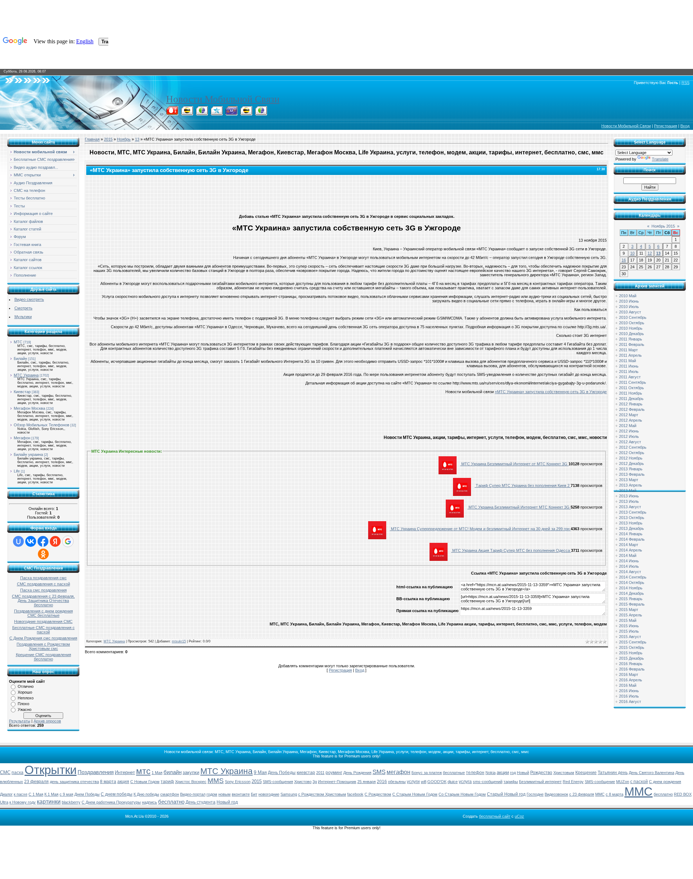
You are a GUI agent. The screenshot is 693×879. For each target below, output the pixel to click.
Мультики (23, 317)
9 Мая (260, 772)
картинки (49, 802)
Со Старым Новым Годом (462, 794)
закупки (191, 772)
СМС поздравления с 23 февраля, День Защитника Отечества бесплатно (43, 600)
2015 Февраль (632, 604)
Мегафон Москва (29, 408)
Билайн (20, 358)
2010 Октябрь (631, 323)
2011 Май (627, 361)
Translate (660, 159)
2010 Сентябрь (632, 317)
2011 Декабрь (631, 398)
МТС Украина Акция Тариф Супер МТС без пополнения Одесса (511, 550)
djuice (453, 781)
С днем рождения (665, 781)
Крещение (586, 772)
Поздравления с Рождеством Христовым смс (43, 646)
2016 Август (630, 701)
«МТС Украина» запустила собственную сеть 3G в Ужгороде (551, 392)
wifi (423, 781)
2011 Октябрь (631, 388)
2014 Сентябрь (632, 577)
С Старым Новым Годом (414, 794)
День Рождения (357, 772)
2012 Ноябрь (630, 458)
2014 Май (627, 555)
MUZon (622, 781)
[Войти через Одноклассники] (43, 554)
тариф (167, 781)
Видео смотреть (29, 299)
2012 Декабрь (631, 463)
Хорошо (25, 692)
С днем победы (116, 794)
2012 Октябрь (631, 453)
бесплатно (171, 802)
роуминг (334, 772)
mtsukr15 (179, 641)
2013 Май (627, 490)
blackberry (71, 802)
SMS (378, 771)
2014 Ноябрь (630, 588)
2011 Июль (628, 371)
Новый (523, 772)
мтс (143, 771)
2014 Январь (630, 534)
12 (650, 253)
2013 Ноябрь (630, 523)
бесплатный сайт (494, 816)
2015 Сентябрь (632, 642)
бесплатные (454, 772)
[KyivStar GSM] (216, 113)
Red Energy (573, 781)
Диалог (6, 794)
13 (137, 139)
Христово (302, 781)
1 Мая (157, 772)
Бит (254, 794)
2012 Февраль (632, 409)
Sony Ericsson (237, 781)
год (513, 772)
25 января (366, 781)
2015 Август (630, 636)
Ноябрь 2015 (663, 226)
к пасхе (20, 794)
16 (624, 260)
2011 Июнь (628, 366)
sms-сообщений (487, 781)
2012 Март (628, 415)
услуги (413, 781)
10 (632, 253)
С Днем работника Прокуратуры (111, 802)
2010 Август (630, 312)
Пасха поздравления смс (43, 578)
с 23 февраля (581, 794)
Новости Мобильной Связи (222, 99)
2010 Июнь (629, 301)
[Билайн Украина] (246, 113)
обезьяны (397, 781)
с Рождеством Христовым (322, 794)
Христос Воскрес (190, 781)
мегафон (398, 772)
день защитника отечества (74, 781)
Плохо (23, 704)
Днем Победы (87, 794)
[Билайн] (187, 113)
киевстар (306, 772)
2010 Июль (629, 306)
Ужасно (24, 709)
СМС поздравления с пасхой (43, 584)
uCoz (519, 816)
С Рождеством (378, 794)
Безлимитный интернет (540, 781)
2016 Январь (630, 664)
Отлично (26, 686)
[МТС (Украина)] (231, 113)
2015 (108, 139)
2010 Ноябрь (630, 328)
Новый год (227, 802)
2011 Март (628, 350)
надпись (149, 802)
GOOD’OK (436, 781)
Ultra (4, 802)
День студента (200, 802)
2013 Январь (630, 469)
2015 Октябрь (631, 647)
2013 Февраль (632, 474)
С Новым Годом (145, 781)
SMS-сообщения (278, 781)
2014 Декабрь (631, 593)
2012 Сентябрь (632, 447)
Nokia (490, 772)
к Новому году (22, 802)
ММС (638, 791)
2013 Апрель (630, 485)
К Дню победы (146, 794)
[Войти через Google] (68, 541)
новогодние (268, 794)
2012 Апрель (630, 420)
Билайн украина (28, 454)
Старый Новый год (506, 794)
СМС (5, 772)
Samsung (288, 794)
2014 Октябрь (631, 582)
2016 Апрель (630, 680)
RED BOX (683, 794)
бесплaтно (663, 794)
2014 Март (628, 544)
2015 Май (627, 620)
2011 (320, 772)
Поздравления (96, 772)
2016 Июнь (629, 691)
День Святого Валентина (651, 772)
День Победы (282, 772)
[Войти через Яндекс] (55, 541)
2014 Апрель (630, 550)
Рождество (541, 772)
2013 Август (630, 507)
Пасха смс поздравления (43, 590)
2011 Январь (630, 339)
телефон (475, 772)
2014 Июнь (629, 561)
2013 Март (628, 480)
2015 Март (628, 609)
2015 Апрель (630, 615)
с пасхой (639, 781)
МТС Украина (26, 375)
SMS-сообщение (600, 781)
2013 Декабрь (631, 528)
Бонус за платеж (426, 772)
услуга (465, 781)
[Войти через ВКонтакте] (30, 541)
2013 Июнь (629, 496)
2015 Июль (629, 631)
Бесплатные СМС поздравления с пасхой (43, 629)
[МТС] (172, 113)
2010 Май (627, 296)
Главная (92, 139)
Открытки (51, 770)
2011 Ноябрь (630, 393)
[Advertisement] (346, 193)
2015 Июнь (629, 626)
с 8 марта (614, 794)
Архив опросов (47, 721)
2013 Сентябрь (632, 512)
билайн (173, 772)
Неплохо (26, 698)
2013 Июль (629, 501)
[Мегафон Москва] (261, 113)
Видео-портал (192, 794)
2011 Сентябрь (632, 382)
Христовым (563, 772)
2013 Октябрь (631, 517)
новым (224, 794)
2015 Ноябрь (630, 653)
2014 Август (630, 572)
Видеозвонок (556, 794)
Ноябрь (124, 139)
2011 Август (630, 377)
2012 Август (630, 442)
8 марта (108, 781)
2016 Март (628, 674)
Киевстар (22, 392)
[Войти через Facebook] (43, 541)
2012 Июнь (629, 431)
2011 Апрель (630, 355)
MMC (600, 794)
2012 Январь (630, 404)
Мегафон (22, 438)
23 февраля (36, 781)
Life (17, 471)
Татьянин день (613, 772)
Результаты (19, 721)
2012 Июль (629, 436)
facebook (355, 794)
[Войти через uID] (18, 541)
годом (211, 794)
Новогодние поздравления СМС (43, 621)
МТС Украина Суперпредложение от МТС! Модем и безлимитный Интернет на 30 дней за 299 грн (480, 529)
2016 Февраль (632, 669)
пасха (17, 772)
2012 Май (627, 425)
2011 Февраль (631, 344)
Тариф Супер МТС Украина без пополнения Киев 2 (523, 485)
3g (315, 781)
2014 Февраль (632, 539)
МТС (18, 342)
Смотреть (23, 308)
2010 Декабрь (631, 333)
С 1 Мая (36, 794)
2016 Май (627, 685)
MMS (216, 780)
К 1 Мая (51, 794)
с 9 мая (66, 794)
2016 (382, 781)
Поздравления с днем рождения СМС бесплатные (43, 613)
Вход (684, 126)
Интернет (125, 772)
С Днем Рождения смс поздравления (43, 638)
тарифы (511, 781)
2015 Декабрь (631, 658)
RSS (685, 82)
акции (503, 772)
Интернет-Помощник (337, 781)
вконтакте (241, 794)
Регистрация (665, 126)
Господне (535, 794)
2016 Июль (629, 696)
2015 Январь (630, 599)
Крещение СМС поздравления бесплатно (43, 656)
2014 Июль (629, 566)
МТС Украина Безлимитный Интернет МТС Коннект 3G (519, 507)
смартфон (169, 794)
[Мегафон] (202, 113)
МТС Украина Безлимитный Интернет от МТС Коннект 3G (514, 464)
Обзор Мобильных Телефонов (41, 425)
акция (123, 781)
